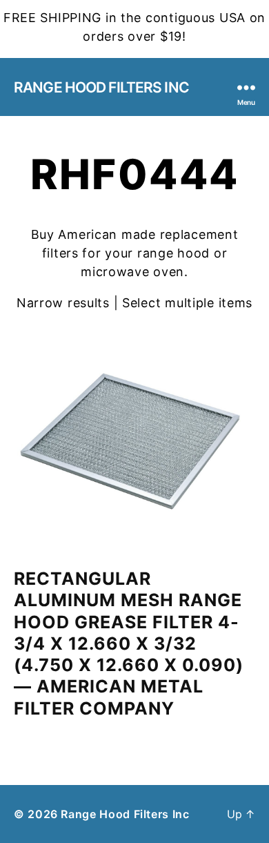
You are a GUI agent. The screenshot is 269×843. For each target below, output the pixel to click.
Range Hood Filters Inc (101, 87)
